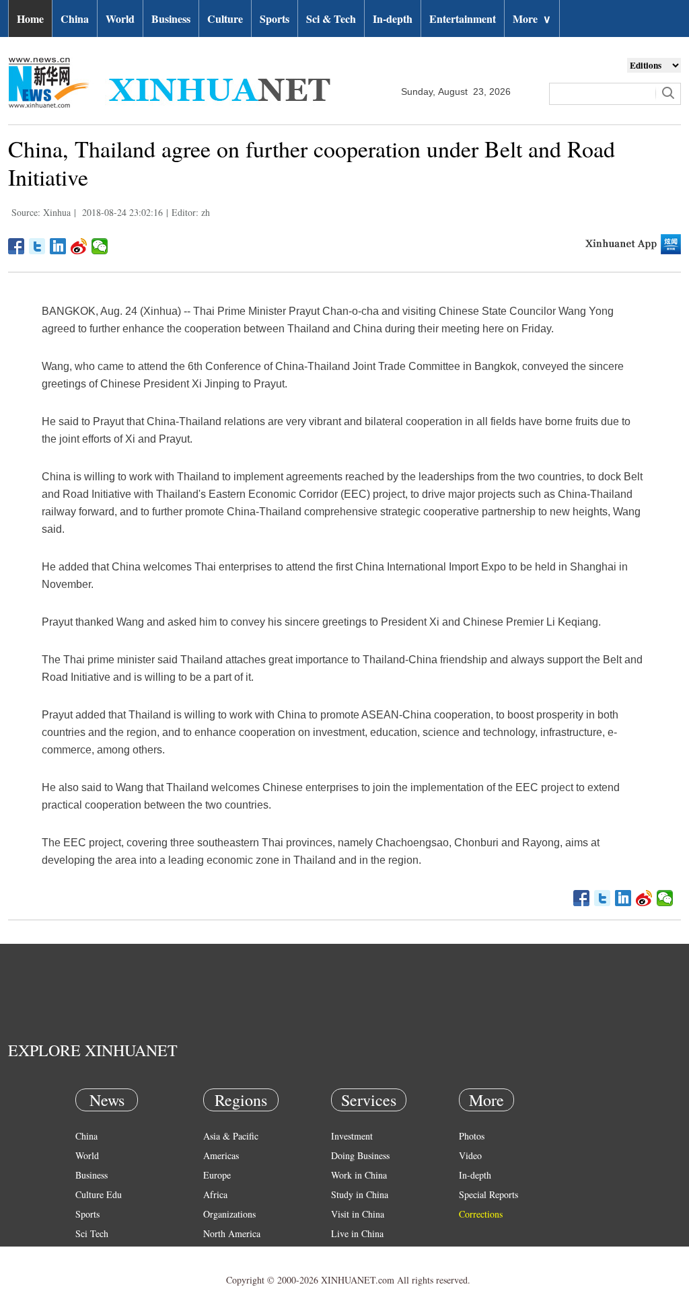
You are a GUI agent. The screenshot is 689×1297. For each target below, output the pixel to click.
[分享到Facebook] (16, 246)
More (532, 18)
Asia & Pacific (230, 1135)
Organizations (229, 1214)
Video (470, 1155)
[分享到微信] (100, 246)
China (75, 18)
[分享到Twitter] (37, 246)
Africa (215, 1194)
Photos (471, 1135)
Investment (352, 1135)
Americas (221, 1155)
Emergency (352, 1253)
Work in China (359, 1175)
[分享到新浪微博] (79, 246)
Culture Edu (98, 1194)
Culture (225, 18)
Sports (274, 18)
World (120, 18)
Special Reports (488, 1194)
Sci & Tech (331, 18)
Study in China (359, 1194)
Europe (217, 1175)
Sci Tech (91, 1233)
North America (231, 1233)
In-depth (392, 18)
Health (87, 1253)
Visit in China (357, 1214)
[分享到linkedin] (58, 246)
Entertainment (462, 18)
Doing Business (360, 1155)
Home (30, 18)
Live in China (357, 1233)
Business (170, 18)
